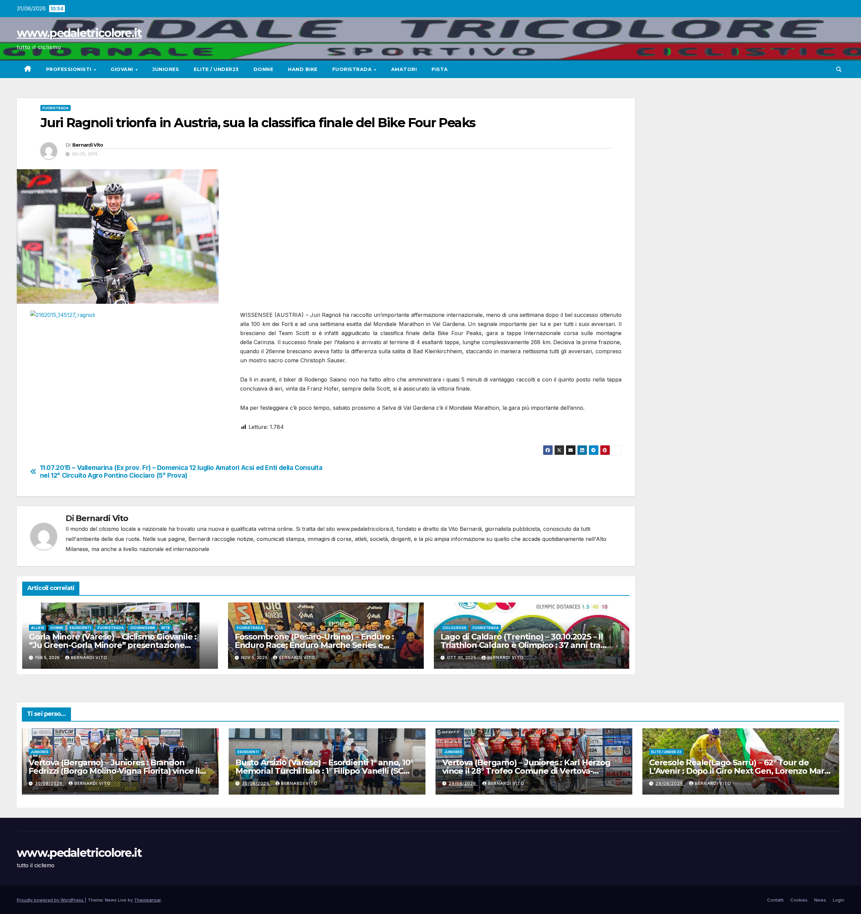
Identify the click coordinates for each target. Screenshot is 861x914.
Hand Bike (302, 69)
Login (838, 900)
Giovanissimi (142, 628)
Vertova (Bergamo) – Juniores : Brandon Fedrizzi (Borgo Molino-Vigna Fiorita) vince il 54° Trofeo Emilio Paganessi (114, 771)
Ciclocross (454, 628)
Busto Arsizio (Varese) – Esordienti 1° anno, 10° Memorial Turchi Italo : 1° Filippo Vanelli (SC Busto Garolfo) (324, 771)
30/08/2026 (49, 783)
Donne (263, 69)
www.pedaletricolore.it (79, 33)
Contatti (775, 900)
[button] (838, 69)
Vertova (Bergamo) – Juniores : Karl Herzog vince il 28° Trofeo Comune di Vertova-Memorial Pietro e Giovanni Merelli (526, 771)
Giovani (123, 69)
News (820, 900)
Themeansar (147, 900)
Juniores (165, 69)
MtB (165, 628)
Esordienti (80, 628)
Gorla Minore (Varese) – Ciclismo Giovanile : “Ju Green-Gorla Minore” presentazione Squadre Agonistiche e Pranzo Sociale (112, 645)
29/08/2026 (463, 783)
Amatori (404, 69)
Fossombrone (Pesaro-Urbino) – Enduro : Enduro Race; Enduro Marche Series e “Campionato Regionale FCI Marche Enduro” (322, 645)
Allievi (37, 628)
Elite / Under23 (216, 69)
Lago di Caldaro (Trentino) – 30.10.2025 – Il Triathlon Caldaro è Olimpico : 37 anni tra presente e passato (522, 645)
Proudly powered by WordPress (51, 900)
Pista (440, 69)
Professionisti (69, 69)
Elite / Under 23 (666, 752)
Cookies (799, 900)
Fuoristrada (352, 69)
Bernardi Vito (87, 145)
